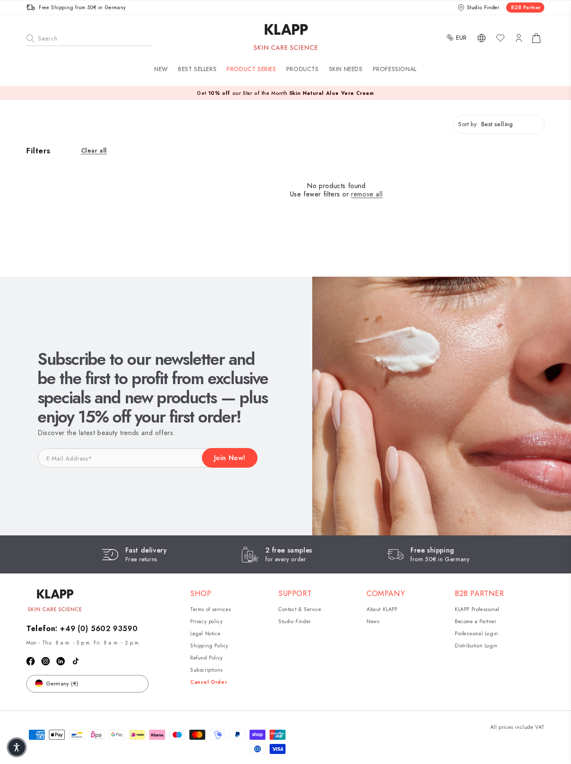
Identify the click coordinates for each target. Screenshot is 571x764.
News (373, 621)
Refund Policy (206, 657)
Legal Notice (205, 633)
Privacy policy (206, 621)
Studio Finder (294, 621)
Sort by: (468, 124)
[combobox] (89, 37)
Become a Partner (476, 621)
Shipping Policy (209, 645)
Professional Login (476, 633)
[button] (251, 69)
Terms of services (210, 609)
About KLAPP (382, 609)
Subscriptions (206, 670)
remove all (366, 194)
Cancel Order (208, 682)
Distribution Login (476, 645)
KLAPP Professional (477, 609)
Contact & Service (299, 609)
